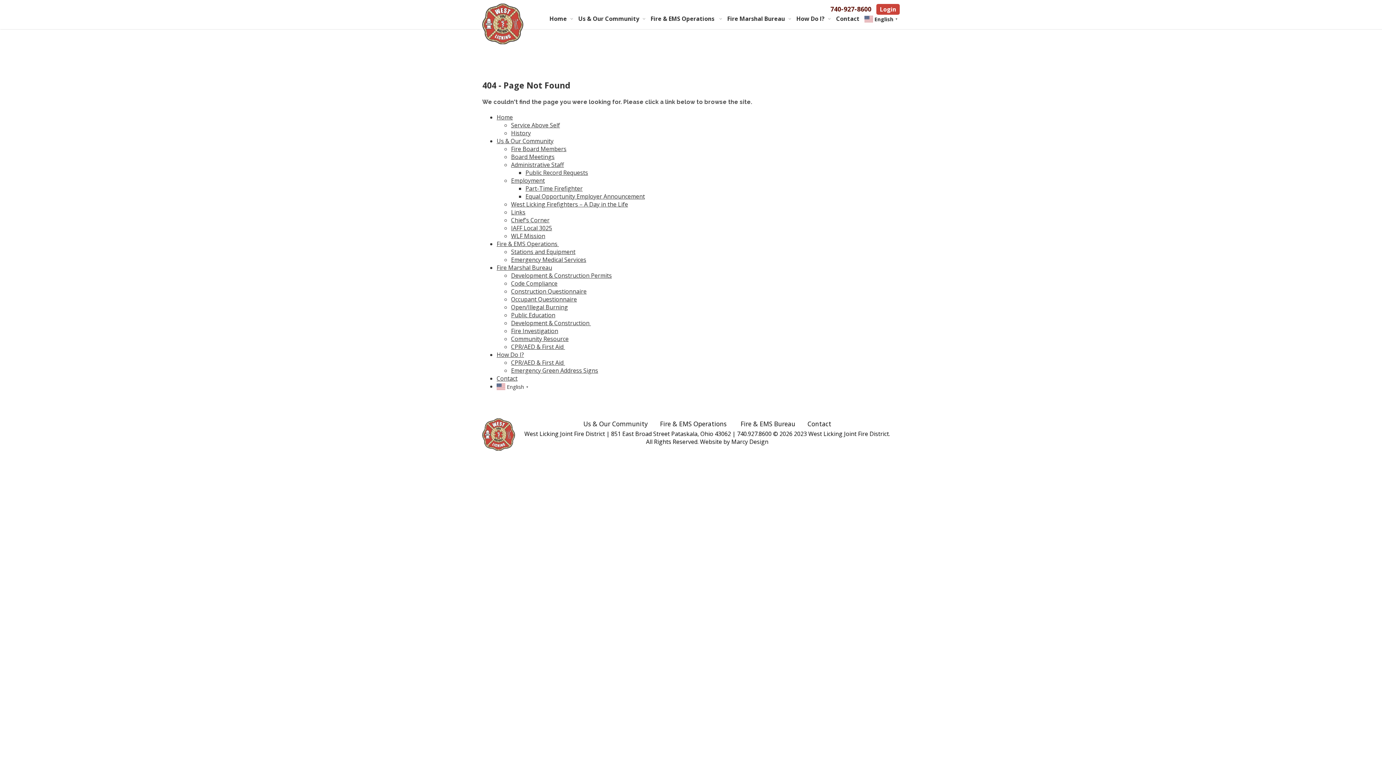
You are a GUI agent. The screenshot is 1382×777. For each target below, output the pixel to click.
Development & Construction (551, 323)
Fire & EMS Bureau (768, 423)
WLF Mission (528, 236)
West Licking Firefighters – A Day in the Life (569, 204)
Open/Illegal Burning (539, 307)
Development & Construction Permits (561, 276)
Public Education (533, 315)
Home (558, 19)
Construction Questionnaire (549, 291)
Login (888, 9)
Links (518, 212)
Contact (847, 19)
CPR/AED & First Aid (538, 347)
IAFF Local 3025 (531, 228)
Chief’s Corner (530, 220)
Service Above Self (535, 125)
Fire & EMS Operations (683, 19)
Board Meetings (533, 157)
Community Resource (540, 339)
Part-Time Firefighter (554, 188)
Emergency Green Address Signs (554, 370)
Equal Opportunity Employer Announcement (585, 196)
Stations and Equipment (543, 252)
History (521, 133)
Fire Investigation (534, 331)
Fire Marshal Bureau (756, 19)
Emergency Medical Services (548, 260)
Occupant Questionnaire (544, 299)
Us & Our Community (608, 19)
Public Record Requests (556, 173)
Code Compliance (534, 283)
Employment (528, 181)
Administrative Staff (537, 165)
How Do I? (810, 19)
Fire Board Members (538, 149)
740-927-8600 (850, 9)
